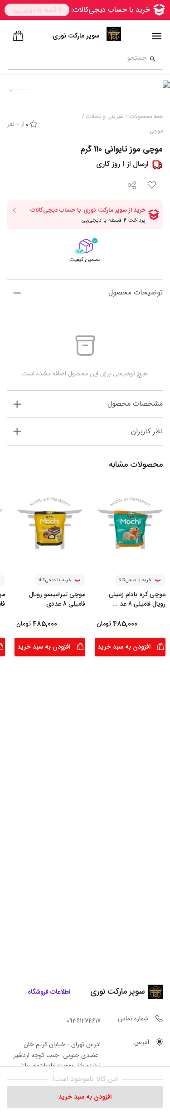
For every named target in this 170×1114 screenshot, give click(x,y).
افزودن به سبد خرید (124, 647)
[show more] (17, 293)
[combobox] (77, 59)
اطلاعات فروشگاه (49, 992)
